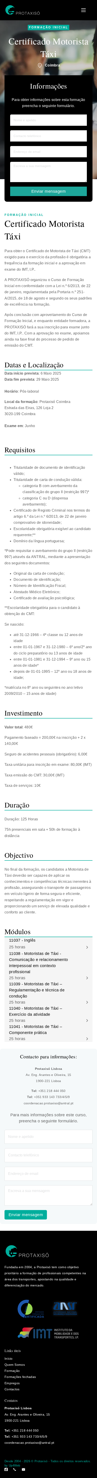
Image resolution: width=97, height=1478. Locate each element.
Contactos (12, 1389)
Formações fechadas (20, 1377)
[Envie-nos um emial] (23, 1469)
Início (9, 1358)
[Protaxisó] (22, 10)
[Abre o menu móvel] (83, 10)
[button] (48, 944)
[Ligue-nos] (14, 1469)
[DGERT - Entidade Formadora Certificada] (31, 1309)
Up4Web (14, 1465)
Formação (12, 1371)
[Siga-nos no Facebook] (6, 1469)
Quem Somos (15, 1364)
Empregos (12, 1383)
